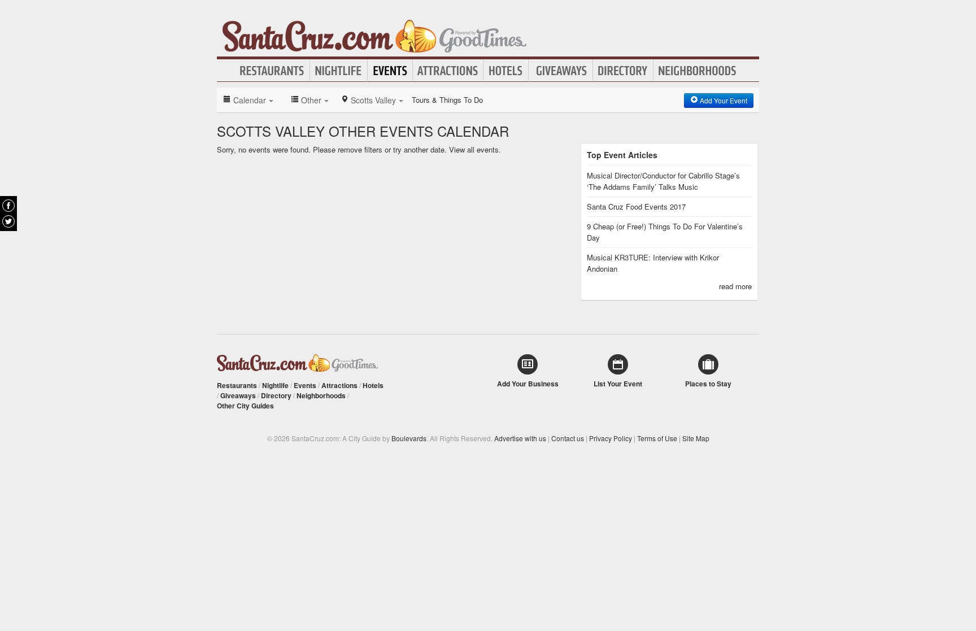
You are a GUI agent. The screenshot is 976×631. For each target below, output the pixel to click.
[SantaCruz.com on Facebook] (8, 205)
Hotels (505, 70)
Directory (623, 70)
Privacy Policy (610, 438)
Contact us (567, 438)
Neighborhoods (697, 70)
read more (735, 286)
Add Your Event (722, 100)
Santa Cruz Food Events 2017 (636, 206)
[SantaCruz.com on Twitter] (8, 221)
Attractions (448, 70)
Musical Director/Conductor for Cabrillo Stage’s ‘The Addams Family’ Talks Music (663, 181)
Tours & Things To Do (447, 99)
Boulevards (408, 438)
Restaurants (272, 70)
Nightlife (338, 70)
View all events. (475, 149)
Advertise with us (520, 438)
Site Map (695, 438)
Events (390, 70)
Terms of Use (657, 438)
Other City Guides (245, 406)
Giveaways (560, 70)
